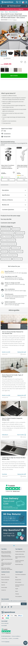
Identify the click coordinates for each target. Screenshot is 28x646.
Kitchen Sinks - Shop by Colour (16, 251)
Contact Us (3, 590)
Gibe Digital (7, 641)
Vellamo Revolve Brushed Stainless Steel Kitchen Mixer (6, 564)
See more (17, 304)
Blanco (6, 11)
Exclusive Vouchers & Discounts (19, 585)
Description (5, 190)
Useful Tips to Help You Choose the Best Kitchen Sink (13, 458)
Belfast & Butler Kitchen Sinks (20, 557)
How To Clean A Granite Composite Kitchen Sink (12, 419)
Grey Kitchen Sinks (5, 247)
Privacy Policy (4, 638)
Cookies (10, 638)
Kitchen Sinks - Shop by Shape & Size (9, 255)
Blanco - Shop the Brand (6, 236)
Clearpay (17, 593)
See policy (21, 279)
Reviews (4, 205)
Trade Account (4, 582)
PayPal (16, 588)
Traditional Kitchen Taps (20, 551)
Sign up (23, 603)
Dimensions (10, 58)
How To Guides (21, 435)
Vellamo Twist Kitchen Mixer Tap (7, 560)
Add (11, 179)
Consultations (7, 133)
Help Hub (3, 574)
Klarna (16, 591)
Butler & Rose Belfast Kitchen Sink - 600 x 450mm (6, 568)
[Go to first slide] (26, 6)
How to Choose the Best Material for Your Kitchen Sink (12, 332)
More (25, 290)
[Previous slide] (1, 6)
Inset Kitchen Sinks (16, 247)
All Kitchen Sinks (16, 229)
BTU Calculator (18, 582)
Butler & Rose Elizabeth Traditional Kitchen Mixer (6, 552)
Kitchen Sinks (4, 251)
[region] (14, 166)
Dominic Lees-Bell (6, 352)
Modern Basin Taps (19, 564)
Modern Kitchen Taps (19, 554)
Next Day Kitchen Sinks (6, 259)
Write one (15, 19)
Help (5, 130)
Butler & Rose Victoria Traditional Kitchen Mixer (6, 556)
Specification (6, 195)
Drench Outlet (4, 587)
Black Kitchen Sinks (20, 232)
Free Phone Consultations (20, 574)
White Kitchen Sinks (17, 259)
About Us (3, 584)
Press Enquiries (18, 596)
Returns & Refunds (5, 579)
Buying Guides (7, 136)
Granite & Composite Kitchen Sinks (9, 244)
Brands (2, 11)
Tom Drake (4, 474)
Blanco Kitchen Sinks (13, 11)
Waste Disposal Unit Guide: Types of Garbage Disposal (12, 375)
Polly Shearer (5, 434)
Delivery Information (5, 577)
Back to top (14, 545)
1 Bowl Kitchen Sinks (6, 229)
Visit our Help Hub (4, 623)
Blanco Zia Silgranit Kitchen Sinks (8, 240)
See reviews (24, 272)
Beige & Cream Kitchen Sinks (7, 232)
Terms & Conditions (16, 636)
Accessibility (15, 638)
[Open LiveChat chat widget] (25, 643)
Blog (16, 577)
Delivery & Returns (7, 200)
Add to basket (18, 75)
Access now (12, 298)
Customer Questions (8, 209)
